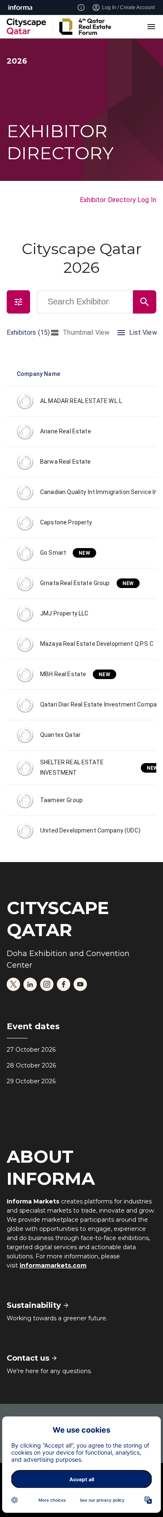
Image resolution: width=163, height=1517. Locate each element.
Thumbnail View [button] (86, 332)
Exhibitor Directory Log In (118, 200)
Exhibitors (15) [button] (28, 332)
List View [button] (143, 332)
